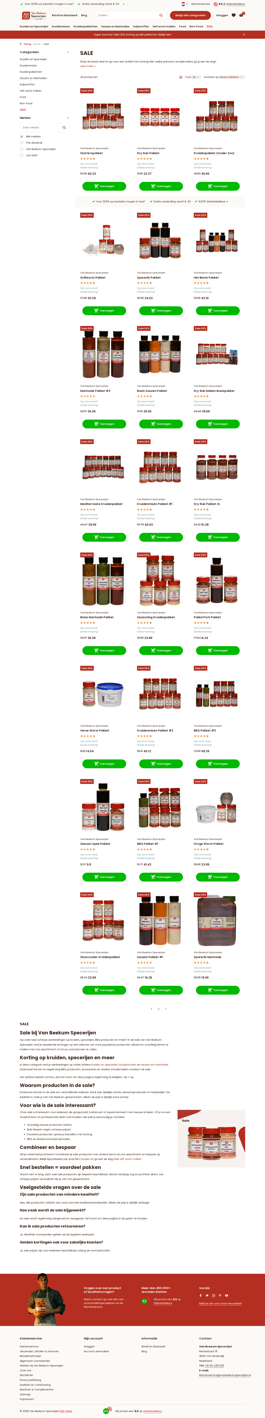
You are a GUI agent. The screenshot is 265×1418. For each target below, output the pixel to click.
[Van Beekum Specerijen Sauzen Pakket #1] (160, 920)
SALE (210, 26)
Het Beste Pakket (206, 278)
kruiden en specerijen (104, 1064)
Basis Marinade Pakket (97, 617)
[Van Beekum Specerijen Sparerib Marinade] (217, 920)
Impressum (27, 1399)
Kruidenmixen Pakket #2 (155, 731)
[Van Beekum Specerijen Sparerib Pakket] (160, 241)
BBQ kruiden (82, 1159)
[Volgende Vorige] (165, 1009)
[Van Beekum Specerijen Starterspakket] (103, 116)
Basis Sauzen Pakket (152, 391)
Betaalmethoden (30, 1356)
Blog (84, 15)
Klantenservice (200, 4)
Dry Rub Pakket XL (207, 504)
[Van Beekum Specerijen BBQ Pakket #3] (217, 694)
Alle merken (33, 136)
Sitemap (25, 1394)
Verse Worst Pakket (94, 731)
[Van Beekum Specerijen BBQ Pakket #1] (160, 807)
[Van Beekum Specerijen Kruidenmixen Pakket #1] (160, 467)
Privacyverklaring (30, 1380)
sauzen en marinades (154, 1064)
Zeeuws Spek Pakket (95, 844)
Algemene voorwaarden (35, 1361)
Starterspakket (91, 153)
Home (36, 44)
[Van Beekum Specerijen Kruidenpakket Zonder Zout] (217, 116)
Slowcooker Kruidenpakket (100, 957)
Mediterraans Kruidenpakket (101, 504)
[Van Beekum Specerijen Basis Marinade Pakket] (103, 581)
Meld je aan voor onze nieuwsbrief (220, 1303)
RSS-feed (66, 1411)
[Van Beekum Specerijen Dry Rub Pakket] (160, 116)
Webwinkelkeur (235, 4)
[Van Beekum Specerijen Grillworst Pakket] (103, 241)
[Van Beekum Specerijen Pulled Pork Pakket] (217, 581)
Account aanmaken (96, 1351)
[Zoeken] (161, 15)
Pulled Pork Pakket (207, 617)
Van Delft (31, 155)
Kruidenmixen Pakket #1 (155, 504)
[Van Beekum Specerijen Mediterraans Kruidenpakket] (103, 467)
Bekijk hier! (164, 34)
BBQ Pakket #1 (147, 844)
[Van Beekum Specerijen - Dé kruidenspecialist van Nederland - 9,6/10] (34, 15)
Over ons (25, 1370)
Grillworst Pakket (92, 278)
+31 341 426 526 (214, 1365)
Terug (27, 44)
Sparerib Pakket (149, 278)
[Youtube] (226, 1296)
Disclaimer (26, 1375)
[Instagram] (213, 1296)
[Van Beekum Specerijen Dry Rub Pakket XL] (217, 467)
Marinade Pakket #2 (95, 391)
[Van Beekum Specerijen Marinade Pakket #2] (103, 354)
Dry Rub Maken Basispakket (214, 391)
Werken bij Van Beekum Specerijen (41, 1365)
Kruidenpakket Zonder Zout (214, 153)
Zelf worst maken (164, 26)
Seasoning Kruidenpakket (156, 617)
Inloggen (89, 1346)
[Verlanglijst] (234, 15)
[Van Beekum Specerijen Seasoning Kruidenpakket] (160, 581)
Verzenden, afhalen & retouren (39, 1351)
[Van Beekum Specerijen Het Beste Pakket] (217, 241)
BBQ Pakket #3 (205, 731)
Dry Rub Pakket (148, 153)
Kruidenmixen (61, 26)
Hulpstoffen (141, 26)
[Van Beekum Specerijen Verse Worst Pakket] (103, 694)
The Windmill (33, 142)
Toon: (188, 77)
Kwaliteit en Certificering (35, 1385)
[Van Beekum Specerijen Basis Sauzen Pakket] (160, 354)
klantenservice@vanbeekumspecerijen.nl (225, 1375)
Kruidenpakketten (86, 26)
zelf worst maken (130, 1159)
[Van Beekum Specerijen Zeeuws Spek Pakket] (103, 807)
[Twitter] (207, 1296)
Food (182, 26)
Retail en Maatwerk (65, 15)
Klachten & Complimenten (37, 1389)
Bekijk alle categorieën (190, 15)
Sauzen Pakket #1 (150, 957)
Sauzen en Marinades (115, 26)
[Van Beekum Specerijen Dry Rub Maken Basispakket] (217, 354)
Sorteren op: (211, 77)
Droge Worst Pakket (209, 844)
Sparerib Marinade (207, 957)
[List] (180, 77)
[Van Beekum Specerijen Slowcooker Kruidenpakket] (103, 920)
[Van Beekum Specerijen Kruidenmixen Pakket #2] (160, 694)
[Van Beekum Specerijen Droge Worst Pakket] (217, 807)
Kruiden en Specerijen (34, 26)
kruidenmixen (127, 1064)
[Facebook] (200, 1296)
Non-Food (196, 26)
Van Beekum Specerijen (40, 149)
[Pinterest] (220, 1296)
